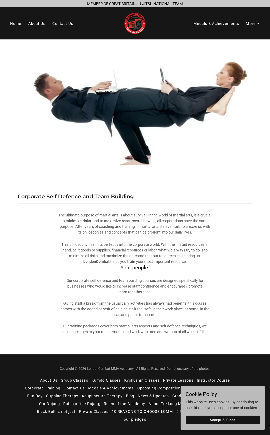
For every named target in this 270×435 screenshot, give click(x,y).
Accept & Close (223, 420)
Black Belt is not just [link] (56, 411)
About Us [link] (37, 23)
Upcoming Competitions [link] (160, 388)
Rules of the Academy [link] (124, 403)
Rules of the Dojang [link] (81, 403)
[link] (135, 23)
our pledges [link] (135, 419)
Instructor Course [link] (213, 380)
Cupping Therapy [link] (62, 396)
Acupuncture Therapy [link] (102, 396)
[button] (253, 23)
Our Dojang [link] (49, 403)
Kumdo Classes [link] (106, 380)
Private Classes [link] (93, 411)
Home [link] (16, 23)
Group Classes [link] (74, 380)
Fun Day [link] (35, 396)
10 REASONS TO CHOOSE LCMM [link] (142, 411)
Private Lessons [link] (178, 380)
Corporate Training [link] (42, 388)
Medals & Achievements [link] (216, 23)
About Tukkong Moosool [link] (171, 403)
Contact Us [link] (62, 23)
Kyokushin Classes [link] (142, 380)
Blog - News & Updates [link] (147, 396)
